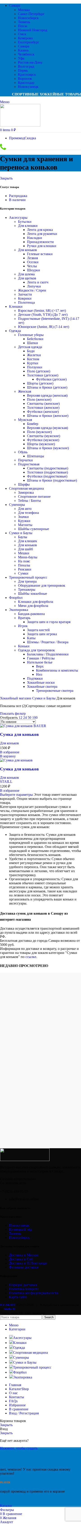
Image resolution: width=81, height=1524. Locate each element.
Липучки (34, 286)
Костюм (33, 359)
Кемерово (25, 38)
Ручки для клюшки (41, 246)
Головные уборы (31, 335)
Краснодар (26, 82)
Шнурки (33, 270)
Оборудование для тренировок (41, 585)
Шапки (32, 343)
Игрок (23, 626)
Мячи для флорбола (33, 606)
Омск (22, 34)
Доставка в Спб (21, 1259)
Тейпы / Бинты (29, 500)
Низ (39, 674)
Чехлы (32, 266)
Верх (40, 666)
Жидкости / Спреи (32, 290)
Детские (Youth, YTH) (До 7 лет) (43, 314)
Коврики (25, 298)
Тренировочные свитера (54, 690)
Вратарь (24, 618)
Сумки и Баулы (20, 533)
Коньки (23, 646)
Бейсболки (35, 339)
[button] (8, 756)
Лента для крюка (40, 230)
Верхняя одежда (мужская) (47, 428)
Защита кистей (38, 630)
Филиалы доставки (23, 1267)
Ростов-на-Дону (30, 62)
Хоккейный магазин (16, 698)
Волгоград (26, 66)
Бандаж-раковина (31, 614)
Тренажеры (26, 589)
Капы (31, 638)
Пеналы (24, 565)
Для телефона (28, 513)
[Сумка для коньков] (23, 726)
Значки (23, 517)
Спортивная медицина (26, 488)
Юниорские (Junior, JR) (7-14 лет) (43, 327)
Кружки (24, 521)
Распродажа (18, 196)
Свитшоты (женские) (43, 403)
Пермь (23, 70)
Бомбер (32, 424)
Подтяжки (35, 678)
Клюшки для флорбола (35, 602)
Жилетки (34, 355)
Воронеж (25, 78)
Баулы (22, 537)
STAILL (6, 781)
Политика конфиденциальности (33, 1293)
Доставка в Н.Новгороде (28, 1263)
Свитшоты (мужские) (43, 436)
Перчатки (25, 460)
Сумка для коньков (19, 734)
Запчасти (25, 294)
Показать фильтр (13, 713)
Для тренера (27, 581)
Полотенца (26, 302)
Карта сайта (18, 1297)
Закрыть (6, 178)
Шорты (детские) (40, 383)
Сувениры (17, 505)
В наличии (17, 200)
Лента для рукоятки (42, 234)
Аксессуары (18, 217)
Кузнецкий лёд (20, 1229)
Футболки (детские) (51, 379)
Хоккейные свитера (42, 686)
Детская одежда (30, 347)
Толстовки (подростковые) (47, 472)
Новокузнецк (28, 86)
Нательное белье (39, 662)
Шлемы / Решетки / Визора (47, 642)
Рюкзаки (24, 569)
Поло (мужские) (39, 432)
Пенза (22, 26)
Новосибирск (28, 18)
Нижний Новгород (32, 30)
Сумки (23, 573)
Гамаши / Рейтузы (41, 658)
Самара (23, 46)
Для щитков (27, 278)
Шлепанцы (35, 456)
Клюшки (15, 306)
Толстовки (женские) (43, 407)
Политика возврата (23, 1289)
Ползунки (34, 367)
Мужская (25, 420)
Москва (24, 10)
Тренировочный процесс (28, 577)
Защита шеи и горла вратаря (48, 622)
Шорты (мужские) (41, 444)
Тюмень (24, 22)
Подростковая (28, 464)
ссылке (30, 957)
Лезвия (32, 258)
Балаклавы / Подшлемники (48, 654)
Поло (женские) (39, 399)
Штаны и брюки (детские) (47, 387)
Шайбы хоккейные (32, 593)
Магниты (25, 525)
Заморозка (26, 492)
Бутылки (25, 221)
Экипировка (18, 610)
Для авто (25, 509)
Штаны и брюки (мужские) (48, 448)
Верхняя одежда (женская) (47, 395)
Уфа (21, 58)
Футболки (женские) (43, 412)
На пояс (24, 561)
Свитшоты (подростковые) (47, 468)
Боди (31, 351)
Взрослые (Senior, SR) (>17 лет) (42, 310)
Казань (23, 50)
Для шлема (26, 274)
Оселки (32, 262)
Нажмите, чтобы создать (19, 1448)
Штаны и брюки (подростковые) (52, 480)
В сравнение (18, 1409)
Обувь (22, 452)
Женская (24, 391)
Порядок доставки (23, 1285)
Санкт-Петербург (31, 14)
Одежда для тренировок (36, 650)
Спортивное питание (34, 496)
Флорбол (15, 597)
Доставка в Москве (23, 1255)
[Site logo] (20, 125)
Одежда (15, 331)
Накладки (34, 238)
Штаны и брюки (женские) (47, 416)
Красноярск (27, 74)
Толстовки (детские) (42, 375)
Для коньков (27, 250)
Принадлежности (40, 242)
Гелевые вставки (40, 254)
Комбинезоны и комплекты (57, 670)
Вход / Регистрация (24, 1413)
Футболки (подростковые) (47, 476)
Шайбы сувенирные (33, 529)
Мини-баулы (27, 557)
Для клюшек (27, 541)
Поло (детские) (38, 371)
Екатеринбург (28, 42)
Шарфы (24, 484)
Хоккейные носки (41, 682)
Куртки (32, 363)
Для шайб (25, 549)
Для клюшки (28, 226)
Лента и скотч (37, 282)
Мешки (23, 553)
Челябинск (26, 54)
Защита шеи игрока (42, 634)
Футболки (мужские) (43, 440)
